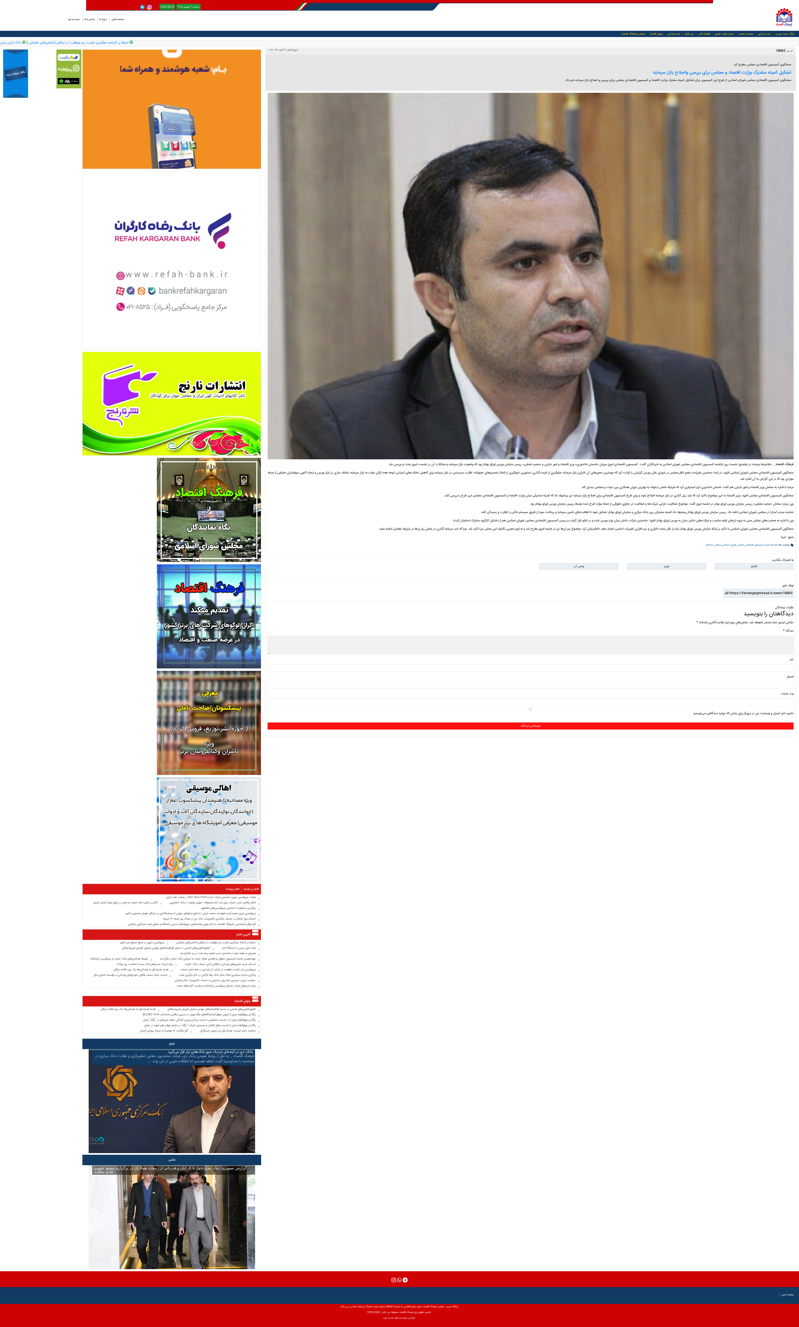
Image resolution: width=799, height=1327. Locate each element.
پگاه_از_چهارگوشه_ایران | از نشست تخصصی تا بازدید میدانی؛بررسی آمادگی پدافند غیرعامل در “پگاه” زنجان (199, 1020)
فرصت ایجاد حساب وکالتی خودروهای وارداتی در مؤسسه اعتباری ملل (130, 975)
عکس (171, 1159)
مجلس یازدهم (713, 545)
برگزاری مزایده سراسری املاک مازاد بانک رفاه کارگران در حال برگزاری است (217, 975)
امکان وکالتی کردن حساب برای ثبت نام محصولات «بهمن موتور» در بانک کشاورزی (213, 902)
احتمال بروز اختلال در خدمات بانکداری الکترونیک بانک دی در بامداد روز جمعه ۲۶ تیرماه (209, 919)
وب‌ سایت (787, 693)
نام (792, 659)
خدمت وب (388, 1318)
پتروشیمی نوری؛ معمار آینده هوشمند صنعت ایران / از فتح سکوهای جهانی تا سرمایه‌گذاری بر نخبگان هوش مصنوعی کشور (190, 913)
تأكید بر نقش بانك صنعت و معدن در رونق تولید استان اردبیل (125, 902)
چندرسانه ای (673, 34)
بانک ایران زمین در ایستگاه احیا (142, 42)
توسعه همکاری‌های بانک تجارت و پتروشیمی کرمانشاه (119, 959)
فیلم (172, 1043)
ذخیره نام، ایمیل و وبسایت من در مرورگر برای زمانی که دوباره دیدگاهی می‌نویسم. (743, 713)
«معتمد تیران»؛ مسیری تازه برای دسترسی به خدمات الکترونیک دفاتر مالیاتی (215, 980)
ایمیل (790, 676)
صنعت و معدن (745, 34)
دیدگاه (788, 630)
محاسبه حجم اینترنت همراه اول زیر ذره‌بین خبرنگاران (228, 1030)
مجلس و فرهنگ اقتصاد (633, 34)
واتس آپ (578, 566)
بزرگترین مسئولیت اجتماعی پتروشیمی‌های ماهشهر (228, 908)
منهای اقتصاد (656, 34)
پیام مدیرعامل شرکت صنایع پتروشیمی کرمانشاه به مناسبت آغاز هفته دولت (216, 986)
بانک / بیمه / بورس (784, 34)
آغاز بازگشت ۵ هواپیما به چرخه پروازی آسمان (164, 1030)
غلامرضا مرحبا (771, 545)
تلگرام (754, 566)
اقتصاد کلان (704, 34)
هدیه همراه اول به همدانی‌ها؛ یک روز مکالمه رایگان (141, 969)
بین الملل (689, 34)
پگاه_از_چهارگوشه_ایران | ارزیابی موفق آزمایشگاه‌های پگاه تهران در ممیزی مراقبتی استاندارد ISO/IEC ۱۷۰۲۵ (199, 1014)
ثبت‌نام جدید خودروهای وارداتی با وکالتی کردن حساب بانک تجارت (220, 964)
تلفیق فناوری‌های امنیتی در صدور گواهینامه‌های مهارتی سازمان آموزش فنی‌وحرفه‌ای (57, 42)
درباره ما (103, 19)
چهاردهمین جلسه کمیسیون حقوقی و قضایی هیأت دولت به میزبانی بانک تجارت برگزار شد (208, 959)
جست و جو (74, 19)
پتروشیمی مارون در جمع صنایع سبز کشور (142, 942)
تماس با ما (89, 19)
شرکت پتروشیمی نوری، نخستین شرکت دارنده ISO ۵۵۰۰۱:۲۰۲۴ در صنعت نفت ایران (211, 897)
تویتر (666, 566)
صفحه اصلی (118, 19)
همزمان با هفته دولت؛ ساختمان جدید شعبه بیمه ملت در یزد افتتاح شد (218, 953)
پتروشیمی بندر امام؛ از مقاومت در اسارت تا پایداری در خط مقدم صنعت (218, 969)
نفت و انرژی (764, 34)
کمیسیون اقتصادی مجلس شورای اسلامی (742, 545)
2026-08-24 (167, 7)
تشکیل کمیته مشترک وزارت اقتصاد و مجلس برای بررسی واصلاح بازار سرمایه (722, 72)
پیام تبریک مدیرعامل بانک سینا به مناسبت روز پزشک (145, 964)
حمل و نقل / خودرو (724, 34)
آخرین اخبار (243, 934)
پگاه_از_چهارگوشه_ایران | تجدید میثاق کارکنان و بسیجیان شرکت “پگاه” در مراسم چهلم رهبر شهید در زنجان (200, 1025)
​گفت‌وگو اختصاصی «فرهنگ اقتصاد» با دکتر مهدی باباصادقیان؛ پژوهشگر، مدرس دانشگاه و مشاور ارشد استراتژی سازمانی (192, 924)
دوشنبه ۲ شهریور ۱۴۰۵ (188, 7)
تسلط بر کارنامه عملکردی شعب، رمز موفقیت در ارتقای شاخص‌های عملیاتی (221, 42)
